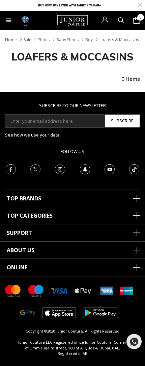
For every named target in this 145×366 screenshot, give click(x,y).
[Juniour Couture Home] (72, 20)
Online (17, 267)
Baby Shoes (67, 40)
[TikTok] (134, 168)
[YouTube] (110, 168)
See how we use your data (32, 135)
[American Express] (106, 290)
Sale (27, 40)
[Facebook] (11, 168)
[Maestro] (36, 290)
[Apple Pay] (83, 290)
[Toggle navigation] (8, 20)
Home (11, 40)
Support (19, 233)
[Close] (140, 4)
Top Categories (30, 215)
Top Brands (24, 198)
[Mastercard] (13, 290)
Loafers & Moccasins (119, 40)
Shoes (44, 40)
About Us (20, 250)
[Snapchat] (85, 168)
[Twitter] (35, 168)
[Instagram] (60, 168)
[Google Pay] (27, 312)
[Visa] (59, 290)
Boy (89, 40)
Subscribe (122, 121)
